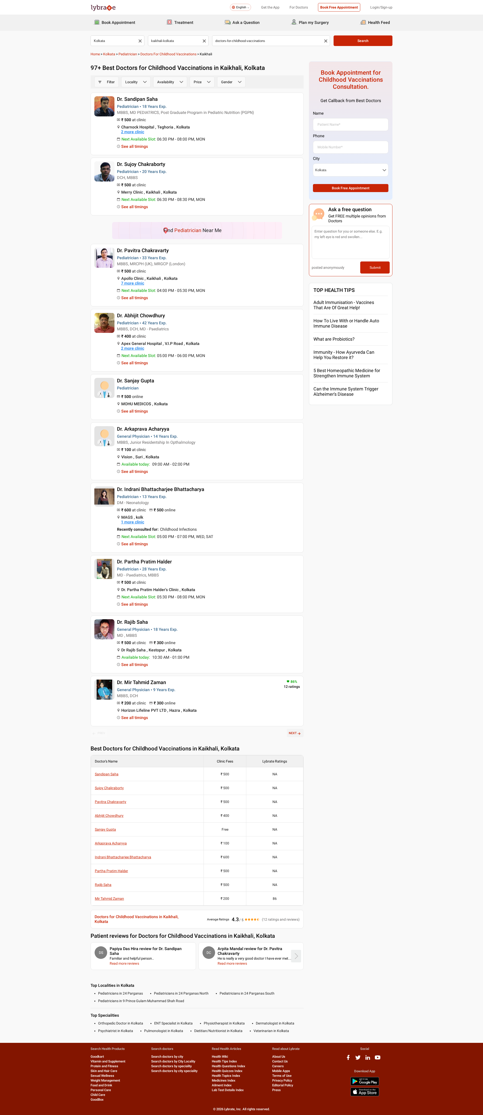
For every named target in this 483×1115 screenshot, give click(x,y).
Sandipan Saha (106, 774)
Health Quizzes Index (227, 1071)
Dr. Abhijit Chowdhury (141, 316)
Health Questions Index (228, 1066)
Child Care (98, 1095)
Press (276, 1090)
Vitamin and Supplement (108, 1061)
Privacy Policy (282, 1080)
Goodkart (97, 1056)
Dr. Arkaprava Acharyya (143, 429)
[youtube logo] (378, 1059)
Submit (375, 267)
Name (318, 113)
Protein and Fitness (104, 1066)
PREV (101, 733)
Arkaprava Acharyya (111, 843)
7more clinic (132, 283)
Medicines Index (223, 1080)
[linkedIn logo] (368, 1059)
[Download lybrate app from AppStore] (364, 1095)
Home (95, 54)
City (316, 158)
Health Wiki (220, 1056)
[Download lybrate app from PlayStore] (364, 1085)
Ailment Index (222, 1085)
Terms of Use (282, 1076)
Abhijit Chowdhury (109, 816)
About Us (278, 1056)
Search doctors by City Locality (173, 1061)
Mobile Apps (281, 1071)
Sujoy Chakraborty (109, 788)
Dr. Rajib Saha (132, 622)
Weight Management (105, 1080)
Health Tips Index (224, 1061)
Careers (278, 1066)
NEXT (293, 733)
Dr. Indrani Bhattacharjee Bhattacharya (160, 489)
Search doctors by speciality (171, 1066)
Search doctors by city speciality (174, 1071)
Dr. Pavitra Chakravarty (143, 250)
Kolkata (109, 54)
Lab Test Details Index (228, 1090)
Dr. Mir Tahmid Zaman (141, 682)
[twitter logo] (358, 1059)
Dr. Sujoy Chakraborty (141, 164)
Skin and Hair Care (104, 1071)
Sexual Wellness (102, 1076)
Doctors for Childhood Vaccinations (168, 54)
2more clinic (132, 131)
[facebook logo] (348, 1059)
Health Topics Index (226, 1076)
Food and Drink (101, 1085)
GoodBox (97, 1099)
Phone (318, 135)
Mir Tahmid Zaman (109, 899)
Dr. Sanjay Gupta (135, 381)
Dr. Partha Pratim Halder (144, 562)
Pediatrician (127, 54)
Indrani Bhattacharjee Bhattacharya (123, 857)
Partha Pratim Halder (111, 871)
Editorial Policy (282, 1085)
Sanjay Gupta (105, 829)
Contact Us (280, 1061)
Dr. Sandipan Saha (137, 99)
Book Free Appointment (339, 7)
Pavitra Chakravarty (110, 802)
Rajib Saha (103, 885)
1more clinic (132, 522)
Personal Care (101, 1090)
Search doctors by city (167, 1056)
